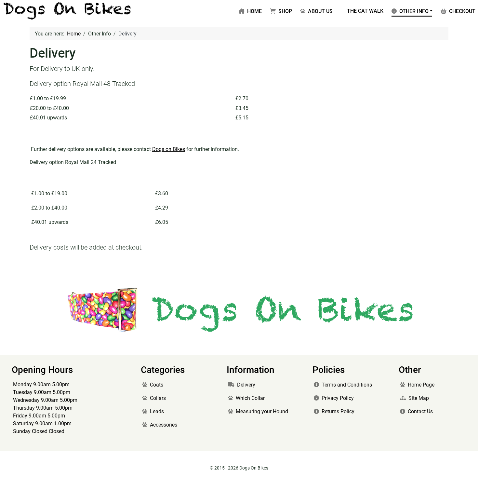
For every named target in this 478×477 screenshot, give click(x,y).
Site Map (418, 398)
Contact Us (420, 411)
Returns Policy (338, 411)
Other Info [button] (414, 11)
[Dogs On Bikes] (68, 10)
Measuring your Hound (262, 411)
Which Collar (250, 398)
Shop (285, 11)
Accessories (163, 425)
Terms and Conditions (347, 385)
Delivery (246, 385)
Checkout (462, 11)
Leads (157, 411)
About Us (320, 11)
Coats (156, 385)
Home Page (421, 385)
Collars (158, 398)
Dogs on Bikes (168, 149)
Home (254, 11)
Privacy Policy (338, 398)
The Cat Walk (365, 11)
